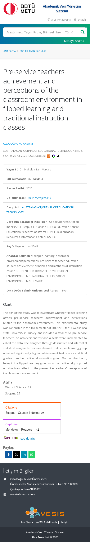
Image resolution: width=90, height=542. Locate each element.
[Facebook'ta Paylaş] (8, 454)
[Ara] (82, 32)
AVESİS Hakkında (46, 522)
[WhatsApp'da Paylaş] (31, 454)
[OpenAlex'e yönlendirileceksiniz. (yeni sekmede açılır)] (58, 156)
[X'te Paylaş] (16, 454)
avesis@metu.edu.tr (22, 494)
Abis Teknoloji (40, 537)
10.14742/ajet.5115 (39, 198)
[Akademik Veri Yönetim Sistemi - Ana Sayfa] (20, 8)
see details (28, 438)
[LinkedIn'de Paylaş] (24, 454)
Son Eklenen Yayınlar (33, 51)
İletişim (64, 522)
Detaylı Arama (74, 40)
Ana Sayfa (10, 51)
